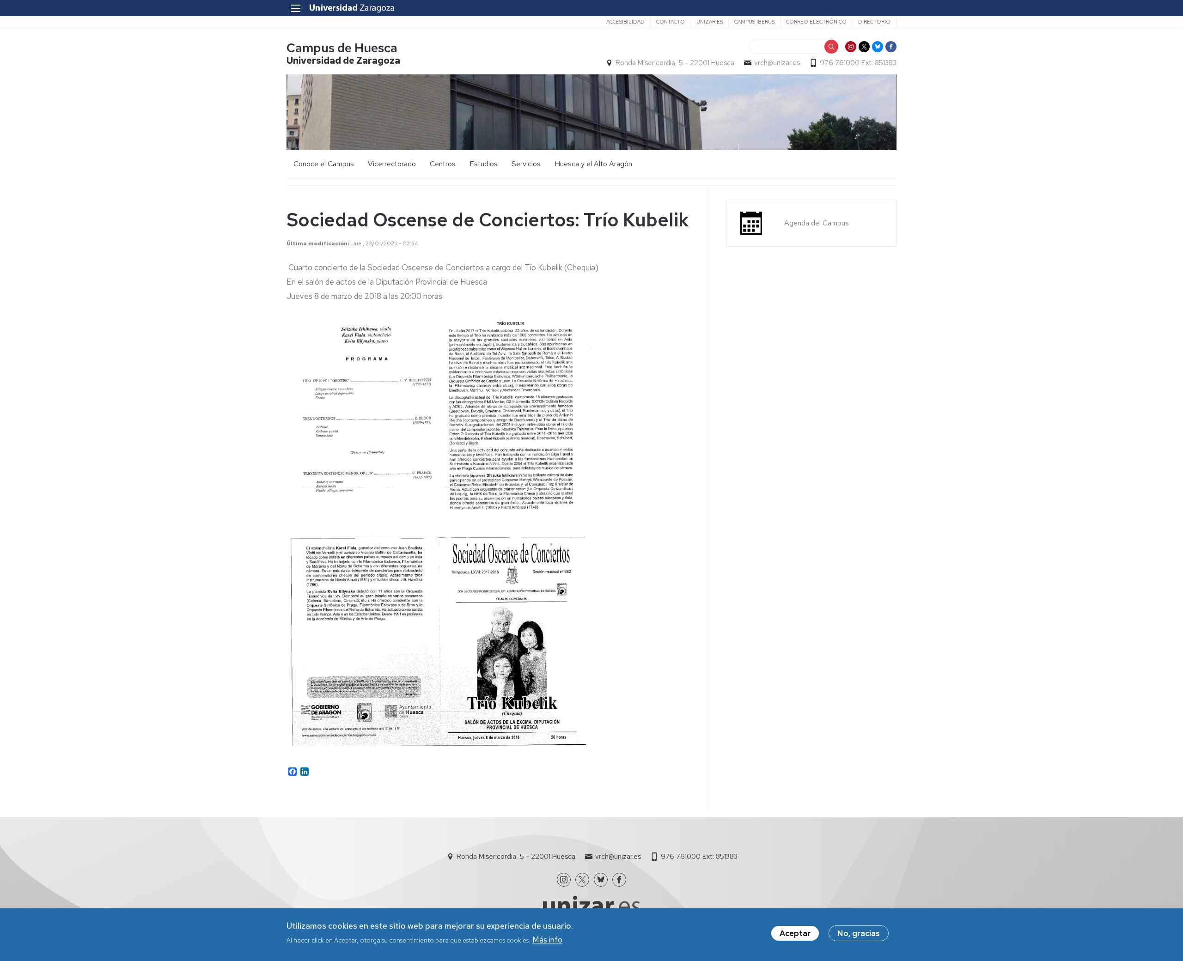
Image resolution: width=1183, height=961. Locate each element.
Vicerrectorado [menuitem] (392, 164)
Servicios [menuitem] (526, 164)
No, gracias (858, 933)
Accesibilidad (625, 21)
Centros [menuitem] (443, 164)
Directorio (874, 21)
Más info (547, 939)
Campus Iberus (754, 21)
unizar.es (709, 21)
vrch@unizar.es (777, 62)
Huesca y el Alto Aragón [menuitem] (593, 164)
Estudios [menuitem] (484, 164)
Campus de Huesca (342, 48)
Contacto (670, 21)
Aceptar (795, 933)
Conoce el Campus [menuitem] (323, 164)
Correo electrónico (816, 21)
